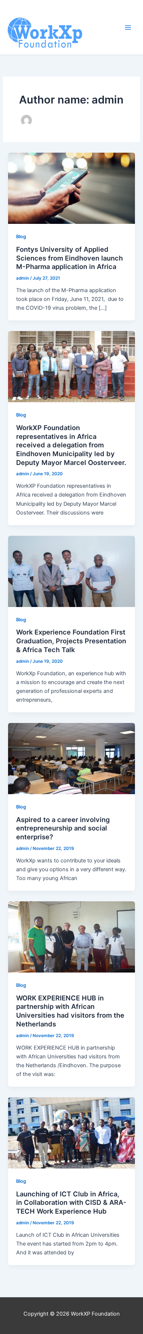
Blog (21, 236)
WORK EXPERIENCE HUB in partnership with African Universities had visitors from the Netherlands (70, 1011)
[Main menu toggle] (128, 27)
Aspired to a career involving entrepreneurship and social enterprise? (63, 828)
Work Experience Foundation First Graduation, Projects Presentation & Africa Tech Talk (71, 640)
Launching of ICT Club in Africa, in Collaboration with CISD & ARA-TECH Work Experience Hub (71, 1202)
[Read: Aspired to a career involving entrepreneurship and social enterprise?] (71, 758)
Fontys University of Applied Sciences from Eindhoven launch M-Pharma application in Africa (69, 257)
